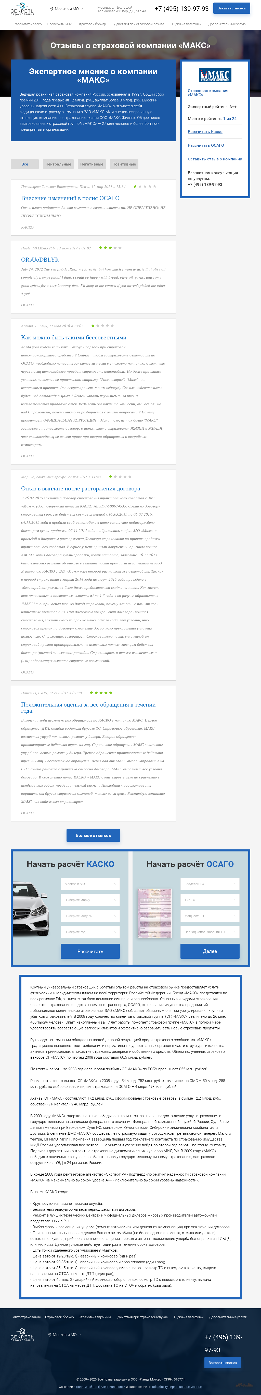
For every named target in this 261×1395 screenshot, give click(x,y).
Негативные (91, 164)
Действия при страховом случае (139, 24)
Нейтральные (58, 164)
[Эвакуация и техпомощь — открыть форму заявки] (244, 1385)
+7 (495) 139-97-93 (182, 9)
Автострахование (27, 1317)
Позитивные (124, 164)
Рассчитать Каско (28, 24)
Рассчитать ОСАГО (206, 145)
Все (24, 164)
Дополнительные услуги (227, 24)
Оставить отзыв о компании (215, 159)
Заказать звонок (232, 8)
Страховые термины (95, 1317)
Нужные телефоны (187, 24)
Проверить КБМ (59, 24)
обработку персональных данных (177, 1387)
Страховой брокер (91, 24)
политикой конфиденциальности (100, 1387)
